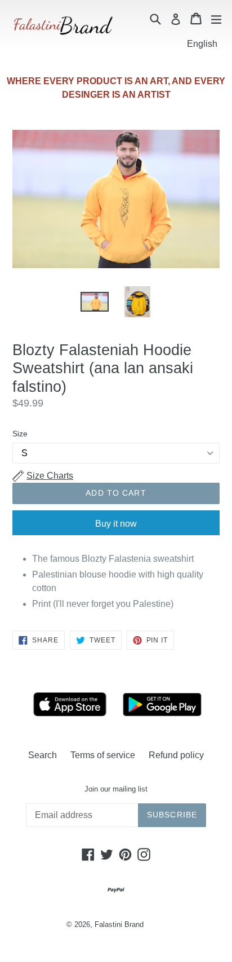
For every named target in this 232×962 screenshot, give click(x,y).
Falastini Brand (119, 924)
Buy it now (116, 523)
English (202, 44)
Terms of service (102, 755)
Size (20, 433)
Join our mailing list (116, 789)
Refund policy (176, 755)
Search (42, 755)
